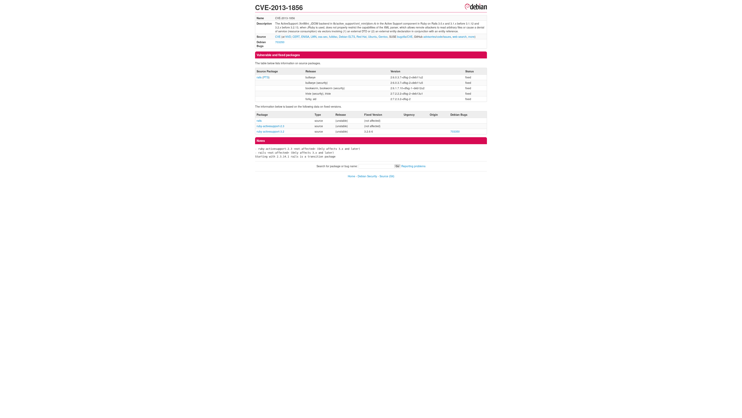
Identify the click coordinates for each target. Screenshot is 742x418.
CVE (278, 37)
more (471, 37)
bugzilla (401, 37)
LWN (314, 37)
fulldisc (333, 37)
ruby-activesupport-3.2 (270, 131)
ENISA (305, 37)
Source (384, 176)
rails (259, 77)
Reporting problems (413, 166)
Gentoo (383, 37)
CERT (296, 37)
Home (351, 176)
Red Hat (362, 37)
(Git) (391, 176)
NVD (288, 37)
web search (460, 37)
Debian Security (367, 176)
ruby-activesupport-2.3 (270, 126)
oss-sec (323, 37)
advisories (429, 37)
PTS (266, 77)
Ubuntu (372, 37)
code (439, 37)
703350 (279, 42)
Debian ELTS (347, 37)
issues (447, 37)
